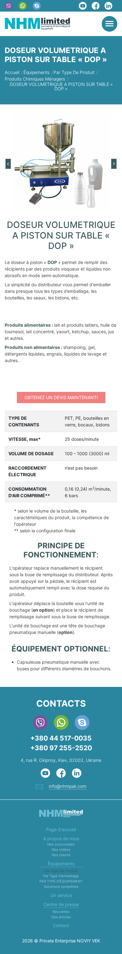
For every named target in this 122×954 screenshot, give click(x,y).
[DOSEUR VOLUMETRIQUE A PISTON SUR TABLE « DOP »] (61, 163)
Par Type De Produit (61, 871)
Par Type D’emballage (61, 876)
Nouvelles (61, 911)
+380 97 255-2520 (61, 748)
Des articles (61, 917)
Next (114, 164)
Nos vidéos (61, 849)
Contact (61, 925)
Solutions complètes (61, 886)
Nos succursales (61, 844)
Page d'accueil (61, 829)
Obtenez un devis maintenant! (61, 397)
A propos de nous (61, 838)
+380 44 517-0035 (61, 738)
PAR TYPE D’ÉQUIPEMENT (61, 881)
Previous (8, 164)
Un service (61, 895)
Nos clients (61, 855)
